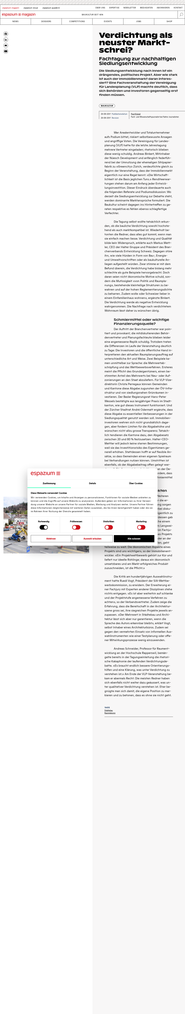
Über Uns (100, 7)
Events (108, 21)
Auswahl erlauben (92, 538)
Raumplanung (109, 713)
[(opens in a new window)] (6, 51)
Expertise (114, 7)
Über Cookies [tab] (136, 483)
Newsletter (129, 7)
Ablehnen (51, 538)
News (15, 21)
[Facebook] (6, 34)
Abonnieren (163, 7)
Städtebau (108, 710)
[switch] (76, 527)
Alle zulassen (134, 538)
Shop (169, 21)
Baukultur (107, 106)
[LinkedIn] (6, 40)
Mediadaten (146, 7)
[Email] (6, 45)
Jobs (138, 21)
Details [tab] (92, 483)
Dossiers (46, 21)
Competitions (77, 21)
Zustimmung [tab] (49, 483)
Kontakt (178, 7)
